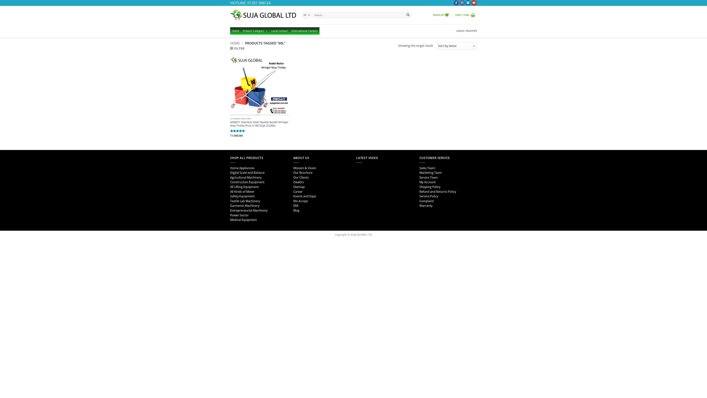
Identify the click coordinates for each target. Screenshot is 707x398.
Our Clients (301, 177)
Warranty (425, 206)
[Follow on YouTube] (474, 3)
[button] (465, 15)
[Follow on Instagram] (462, 3)
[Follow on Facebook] (456, 3)
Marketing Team (430, 173)
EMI (295, 206)
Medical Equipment (243, 220)
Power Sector (239, 215)
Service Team (428, 177)
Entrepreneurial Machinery (249, 210)
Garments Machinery (244, 206)
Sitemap (299, 187)
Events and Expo (304, 196)
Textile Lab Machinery (245, 201)
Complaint (426, 201)
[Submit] (408, 15)
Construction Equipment (247, 182)
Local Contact (279, 31)
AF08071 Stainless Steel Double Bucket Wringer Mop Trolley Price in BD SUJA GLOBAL (259, 124)
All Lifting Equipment (244, 187)
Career (298, 192)
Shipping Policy (429, 187)
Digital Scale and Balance (247, 173)
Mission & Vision (304, 168)
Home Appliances (242, 168)
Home (235, 31)
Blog (296, 210)
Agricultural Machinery (246, 177)
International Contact (304, 31)
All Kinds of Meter (242, 192)
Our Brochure (302, 173)
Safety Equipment (242, 196)
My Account (427, 182)
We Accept (300, 201)
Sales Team (427, 168)
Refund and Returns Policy (437, 192)
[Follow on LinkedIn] (468, 3)
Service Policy (428, 196)
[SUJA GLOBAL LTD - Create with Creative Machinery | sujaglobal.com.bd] (263, 15)
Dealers (298, 182)
